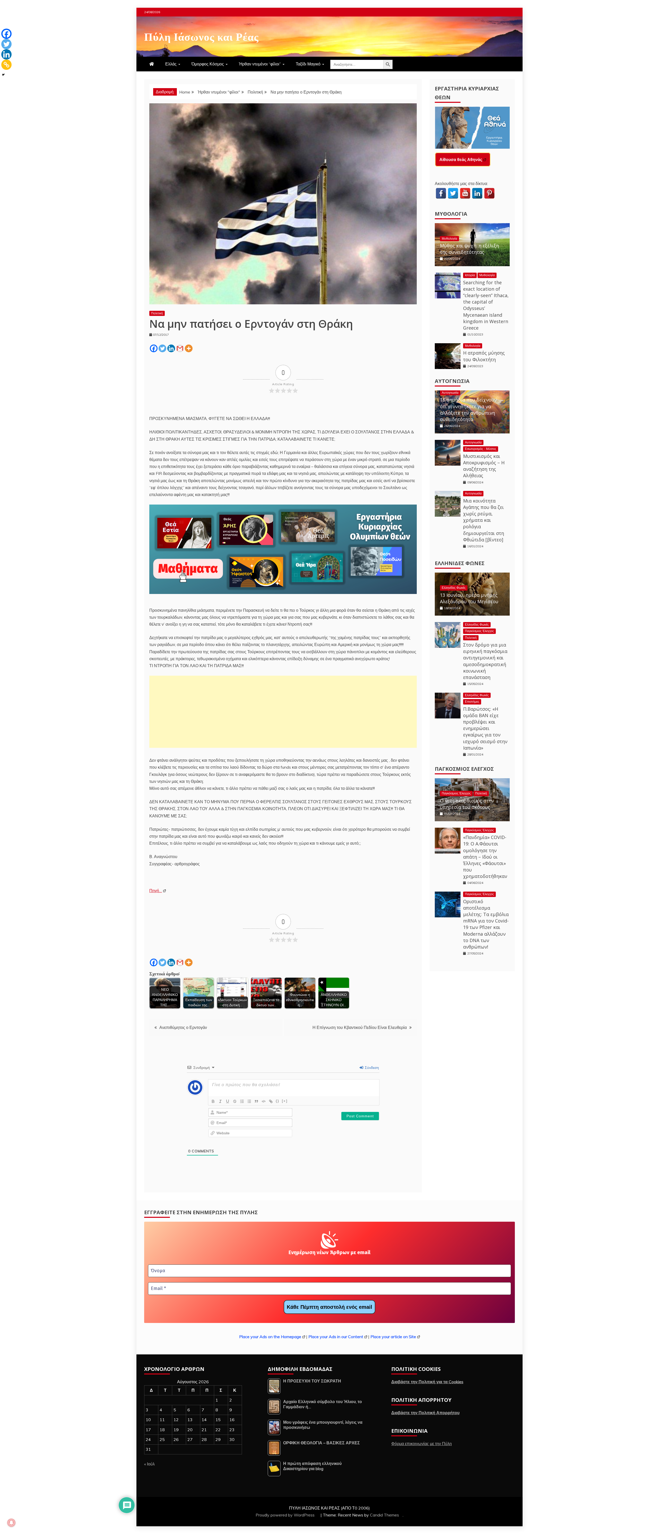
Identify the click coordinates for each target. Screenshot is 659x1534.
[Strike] (234, 1101)
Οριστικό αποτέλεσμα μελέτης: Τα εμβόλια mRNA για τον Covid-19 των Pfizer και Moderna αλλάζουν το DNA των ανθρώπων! (486, 924)
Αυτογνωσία (452, 381)
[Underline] (227, 1101)
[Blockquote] (256, 1101)
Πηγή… (155, 890)
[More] (189, 348)
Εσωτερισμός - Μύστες (480, 449)
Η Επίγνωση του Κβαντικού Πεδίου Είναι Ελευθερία (360, 1027)
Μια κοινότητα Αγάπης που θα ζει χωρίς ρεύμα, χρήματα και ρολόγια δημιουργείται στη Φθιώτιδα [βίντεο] (483, 520)
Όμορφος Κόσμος (208, 63)
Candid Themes (384, 1515)
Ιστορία (470, 275)
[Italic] (220, 1101)
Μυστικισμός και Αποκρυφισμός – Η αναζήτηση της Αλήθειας (484, 466)
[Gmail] (180, 348)
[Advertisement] (283, 712)
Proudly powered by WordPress (286, 1515)
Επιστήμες (472, 701)
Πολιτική (157, 313)
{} (277, 1101)
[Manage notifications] (11, 1523)
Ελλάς (171, 63)
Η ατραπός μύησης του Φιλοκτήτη (484, 356)
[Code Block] (263, 1101)
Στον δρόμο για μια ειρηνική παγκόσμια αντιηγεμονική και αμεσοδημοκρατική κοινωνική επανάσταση (485, 661)
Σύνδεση (371, 1067)
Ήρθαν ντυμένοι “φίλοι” (260, 63)
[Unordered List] (249, 1101)
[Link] (270, 1101)
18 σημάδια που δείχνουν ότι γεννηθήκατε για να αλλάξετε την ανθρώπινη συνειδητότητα (468, 409)
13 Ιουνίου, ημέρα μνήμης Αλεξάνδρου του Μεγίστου (469, 598)
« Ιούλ (149, 1463)
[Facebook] (154, 348)
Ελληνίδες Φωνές (459, 563)
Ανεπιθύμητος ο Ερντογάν (183, 1027)
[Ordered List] (242, 1101)
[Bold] (213, 1101)
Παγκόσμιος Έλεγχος (479, 631)
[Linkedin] (171, 348)
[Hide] (3, 75)
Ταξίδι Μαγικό (308, 63)
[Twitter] (162, 348)
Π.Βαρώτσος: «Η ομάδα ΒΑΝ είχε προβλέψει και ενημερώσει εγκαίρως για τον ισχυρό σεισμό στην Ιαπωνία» (485, 728)
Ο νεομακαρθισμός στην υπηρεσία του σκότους (467, 804)
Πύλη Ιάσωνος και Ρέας (201, 36)
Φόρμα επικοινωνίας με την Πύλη (421, 1443)
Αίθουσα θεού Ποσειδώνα (464, 159)
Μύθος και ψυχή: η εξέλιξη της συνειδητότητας (469, 248)
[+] (285, 1101)
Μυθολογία (451, 213)
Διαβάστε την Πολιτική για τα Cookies (427, 1381)
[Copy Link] (6, 65)
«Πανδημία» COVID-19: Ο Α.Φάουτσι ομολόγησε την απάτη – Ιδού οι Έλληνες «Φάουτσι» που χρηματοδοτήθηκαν (485, 856)
